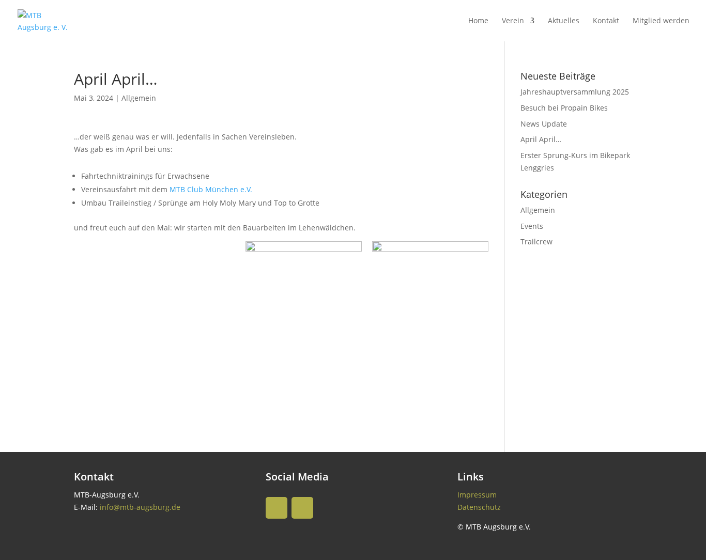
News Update (543, 124)
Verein (513, 21)
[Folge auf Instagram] (276, 508)
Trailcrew (536, 241)
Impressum (477, 495)
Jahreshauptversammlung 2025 (574, 92)
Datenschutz (479, 507)
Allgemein (138, 98)
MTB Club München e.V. (211, 189)
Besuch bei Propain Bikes (564, 108)
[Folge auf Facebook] (302, 508)
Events (531, 226)
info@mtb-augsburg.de (140, 507)
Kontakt (606, 21)
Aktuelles (563, 21)
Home (478, 21)
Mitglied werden (661, 21)
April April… (540, 139)
